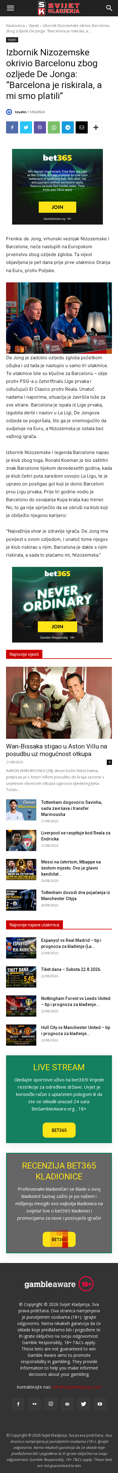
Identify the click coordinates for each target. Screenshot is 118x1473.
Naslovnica (15, 25)
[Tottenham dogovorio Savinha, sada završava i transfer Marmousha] (21, 809)
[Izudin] (10, 112)
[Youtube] (100, 1404)
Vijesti (34, 25)
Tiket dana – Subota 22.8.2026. (71, 969)
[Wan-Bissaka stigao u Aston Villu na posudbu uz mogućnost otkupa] (59, 703)
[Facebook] (12, 127)
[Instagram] (51, 1404)
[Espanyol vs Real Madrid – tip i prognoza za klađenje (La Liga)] (21, 947)
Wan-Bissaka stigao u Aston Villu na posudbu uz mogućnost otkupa (56, 750)
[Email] (82, 127)
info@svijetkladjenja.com (76, 1387)
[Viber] (40, 127)
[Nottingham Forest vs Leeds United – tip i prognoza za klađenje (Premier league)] (21, 1006)
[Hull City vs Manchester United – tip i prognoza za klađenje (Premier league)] (21, 1035)
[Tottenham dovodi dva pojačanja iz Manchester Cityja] (21, 900)
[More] (96, 127)
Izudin (21, 112)
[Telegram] (68, 127)
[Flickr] (34, 1404)
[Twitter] (26, 127)
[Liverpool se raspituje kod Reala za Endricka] (21, 840)
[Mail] (67, 1404)
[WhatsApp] (54, 127)
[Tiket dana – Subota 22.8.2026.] (21, 977)
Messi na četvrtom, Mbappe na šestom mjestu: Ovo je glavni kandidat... (71, 868)
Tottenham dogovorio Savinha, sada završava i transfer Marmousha (71, 808)
